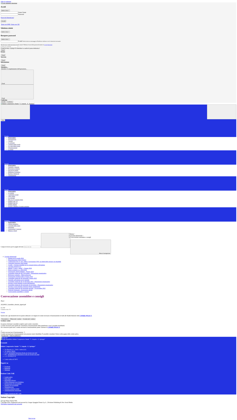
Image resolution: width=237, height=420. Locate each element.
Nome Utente (22, 12)
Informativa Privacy (10, 380)
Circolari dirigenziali (76, 235)
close (2, 120)
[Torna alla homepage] (118, 104)
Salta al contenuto (6, 1)
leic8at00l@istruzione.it (23, 353)
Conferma (9, 102)
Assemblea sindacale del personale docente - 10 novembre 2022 (26, 288)
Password (21, 14)
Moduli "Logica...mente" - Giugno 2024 (20, 268)
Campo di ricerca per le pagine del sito (12, 247)
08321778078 (11, 351)
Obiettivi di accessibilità (11, 385)
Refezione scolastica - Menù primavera (19, 275)
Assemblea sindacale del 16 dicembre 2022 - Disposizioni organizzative (29, 281)
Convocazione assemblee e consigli (18, 291)
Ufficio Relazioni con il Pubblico (14, 382)
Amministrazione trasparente (12, 390)
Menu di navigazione (104, 253)
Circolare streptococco (14, 266)
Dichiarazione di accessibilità (12, 384)
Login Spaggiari (48, 44)
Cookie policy (8, 377)
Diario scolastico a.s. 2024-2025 (17, 270)
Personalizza (4, 319)
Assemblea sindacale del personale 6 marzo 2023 (22, 278)
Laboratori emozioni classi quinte (17, 263)
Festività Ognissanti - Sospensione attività (20, 290)
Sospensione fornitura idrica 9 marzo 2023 (20, 276)
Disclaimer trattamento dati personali (11, 404)
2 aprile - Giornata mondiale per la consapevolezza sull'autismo (26, 265)
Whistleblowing (9, 387)
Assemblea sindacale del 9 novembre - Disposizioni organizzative (27, 273)
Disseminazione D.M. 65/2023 (17, 260)
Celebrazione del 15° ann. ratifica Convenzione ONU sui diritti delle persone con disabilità (34, 261)
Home (72, 234)
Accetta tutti (29, 319)
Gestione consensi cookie (11, 389)
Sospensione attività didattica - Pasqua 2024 (21, 271)
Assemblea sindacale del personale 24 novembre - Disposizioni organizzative (30, 285)
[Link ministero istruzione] (9, 3)
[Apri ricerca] (221, 112)
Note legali (7, 379)
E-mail (20, 41)
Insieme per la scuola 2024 (16, 258)
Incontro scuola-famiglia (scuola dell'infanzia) (21, 283)
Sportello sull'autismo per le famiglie (18, 280)
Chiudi (3, 55)
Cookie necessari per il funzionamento (12, 332)
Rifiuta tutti (15, 319)
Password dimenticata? (7, 17)
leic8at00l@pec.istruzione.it (23, 354)
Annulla (3, 102)
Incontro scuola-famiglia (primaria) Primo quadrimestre (24, 286)
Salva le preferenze (15, 336)
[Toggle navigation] (15, 112)
